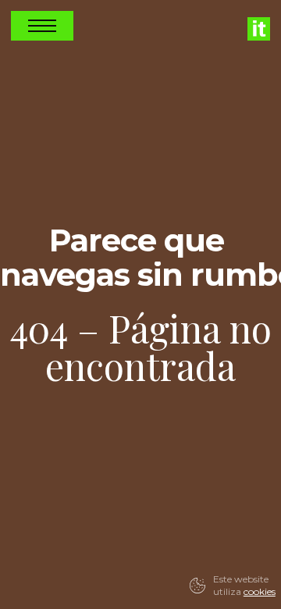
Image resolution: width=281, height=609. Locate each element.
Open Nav (42, 26)
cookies (260, 591)
